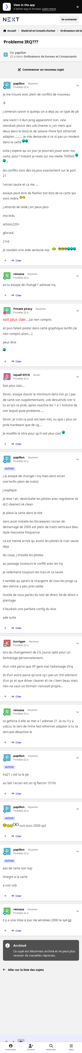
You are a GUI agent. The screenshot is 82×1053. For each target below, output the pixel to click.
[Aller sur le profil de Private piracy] (7, 310)
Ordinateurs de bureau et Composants (50, 56)
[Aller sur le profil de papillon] (6, 55)
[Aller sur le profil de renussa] (7, 275)
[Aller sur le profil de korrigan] (7, 643)
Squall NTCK (21, 375)
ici (69, 920)
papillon (20, 53)
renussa (18, 274)
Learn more (7, 7)
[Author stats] (77, 85)
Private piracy (22, 309)
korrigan (19, 641)
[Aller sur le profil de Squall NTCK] (7, 376)
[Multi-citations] (5, 260)
